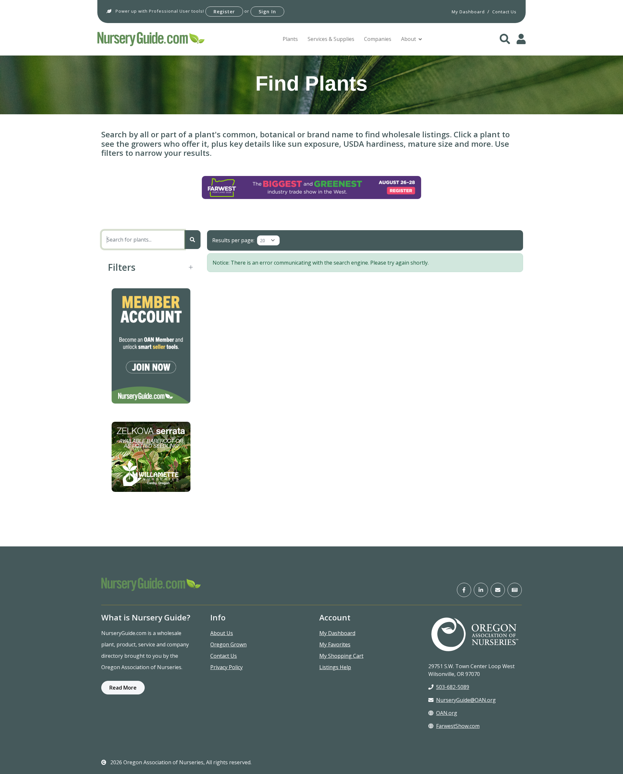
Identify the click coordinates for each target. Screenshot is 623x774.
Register (224, 11)
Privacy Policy (226, 667)
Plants (290, 39)
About (408, 39)
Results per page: (233, 240)
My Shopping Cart (341, 655)
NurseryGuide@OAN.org (466, 700)
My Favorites (334, 644)
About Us (221, 633)
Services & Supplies (331, 39)
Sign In (267, 11)
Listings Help (335, 667)
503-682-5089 (452, 687)
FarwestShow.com (458, 726)
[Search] (192, 239)
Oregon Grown (228, 644)
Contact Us (223, 655)
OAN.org (446, 713)
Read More (123, 687)
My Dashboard (337, 633)
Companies (377, 39)
